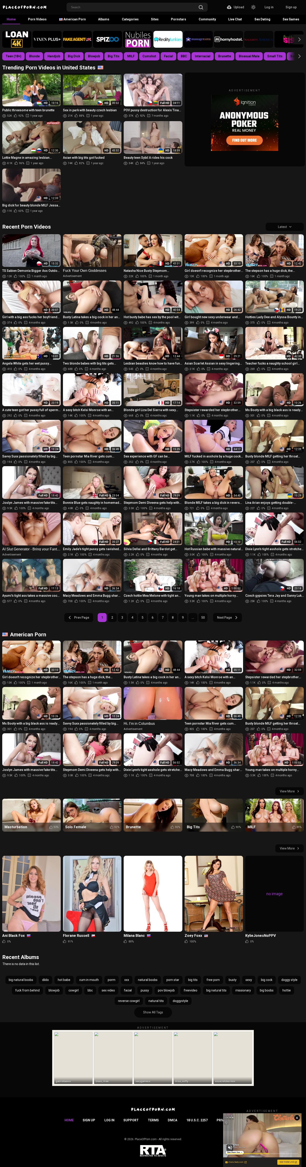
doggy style (289, 980)
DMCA (172, 1120)
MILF (131, 56)
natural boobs (147, 980)
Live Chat (235, 19)
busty (233, 980)
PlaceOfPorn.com (146, 1139)
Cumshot (149, 56)
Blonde (34, 56)
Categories (130, 19)
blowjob (54, 990)
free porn (213, 980)
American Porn (74, 19)
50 (203, 617)
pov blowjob (166, 990)
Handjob (53, 56)
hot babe (64, 980)
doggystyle (180, 1001)
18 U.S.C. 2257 (197, 1120)
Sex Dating (262, 19)
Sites (155, 19)
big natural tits (216, 990)
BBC (184, 56)
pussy (145, 990)
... (193, 617)
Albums (103, 19)
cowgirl (74, 990)
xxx (126, 980)
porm (111, 980)
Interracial (202, 56)
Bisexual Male (249, 56)
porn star (172, 980)
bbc (90, 990)
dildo (45, 980)
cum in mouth (89, 980)
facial (128, 990)
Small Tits (274, 56)
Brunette (224, 56)
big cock (266, 980)
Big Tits (113, 56)
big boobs (267, 990)
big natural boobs (21, 980)
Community (207, 19)
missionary (243, 990)
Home (11, 19)
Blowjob (94, 56)
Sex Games (291, 19)
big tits (193, 980)
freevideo (190, 990)
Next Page (224, 617)
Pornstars (178, 19)
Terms (153, 1120)
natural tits (156, 1001)
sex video (108, 990)
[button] (295, 39)
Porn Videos (37, 19)
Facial (168, 56)
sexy (249, 980)
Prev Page (81, 617)
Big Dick (74, 56)
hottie (286, 990)
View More (287, 791)
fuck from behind (27, 990)
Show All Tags (153, 1012)
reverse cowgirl (129, 1001)
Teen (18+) (13, 56)
